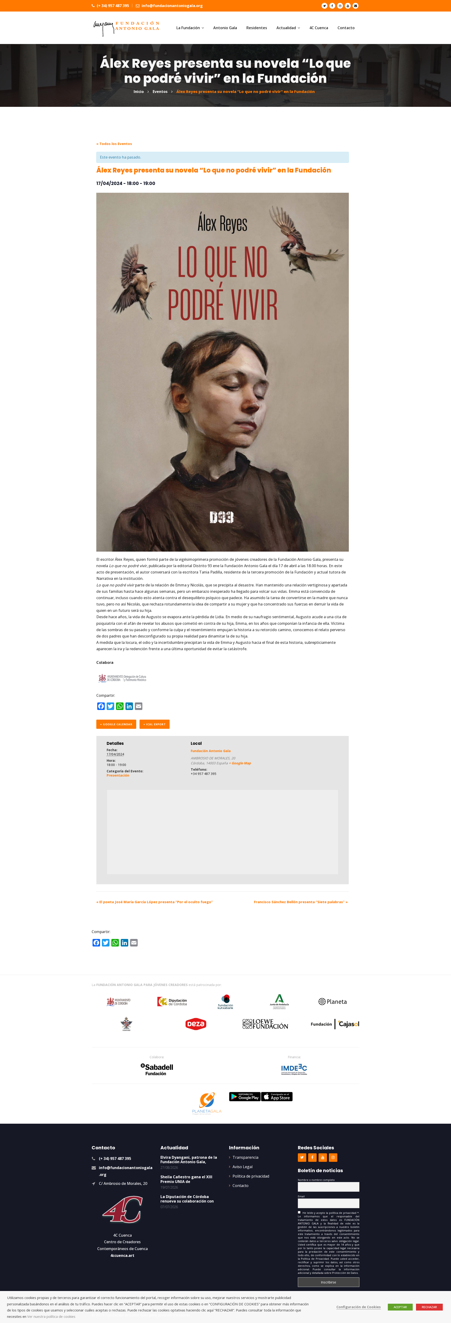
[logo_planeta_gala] (207, 1103)
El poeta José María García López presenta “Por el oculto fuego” (154, 901)
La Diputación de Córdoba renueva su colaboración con (187, 1199)
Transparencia (245, 1157)
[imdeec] (294, 1069)
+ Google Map (240, 763)
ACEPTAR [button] (400, 1307)
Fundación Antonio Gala (211, 751)
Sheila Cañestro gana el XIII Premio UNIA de (186, 1179)
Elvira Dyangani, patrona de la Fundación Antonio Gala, (188, 1159)
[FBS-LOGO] (157, 1069)
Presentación (118, 775)
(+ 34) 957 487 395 (112, 5)
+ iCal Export (154, 724)
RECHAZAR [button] (429, 1307)
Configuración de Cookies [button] (358, 1306)
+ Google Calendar (116, 724)
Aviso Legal (243, 1166)
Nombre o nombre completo (316, 1180)
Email (301, 1196)
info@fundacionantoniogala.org (172, 5)
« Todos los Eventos (114, 143)
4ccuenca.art (122, 1255)
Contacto (241, 1185)
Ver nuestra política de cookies (51, 1316)
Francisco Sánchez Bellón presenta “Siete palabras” (301, 901)
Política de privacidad (251, 1176)
